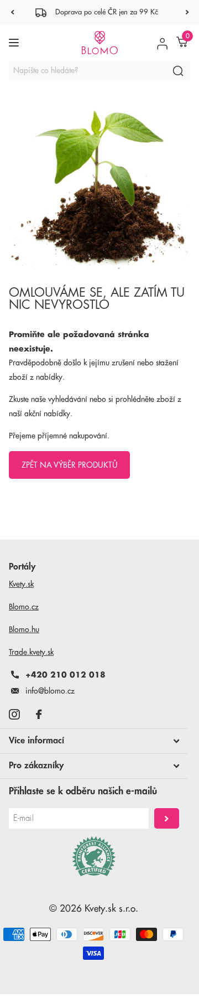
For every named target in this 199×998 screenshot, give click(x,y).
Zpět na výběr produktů (70, 465)
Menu (15, 43)
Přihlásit (166, 818)
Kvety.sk (21, 584)
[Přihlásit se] (162, 42)
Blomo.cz (24, 607)
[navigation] (12, 12)
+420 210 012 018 (65, 675)
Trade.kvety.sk (31, 652)
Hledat (178, 70)
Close (94, 741)
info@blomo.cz (50, 691)
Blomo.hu (24, 629)
